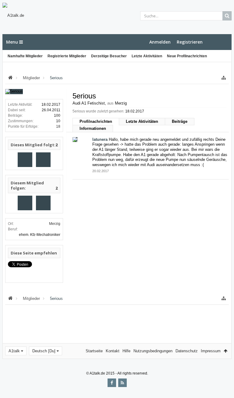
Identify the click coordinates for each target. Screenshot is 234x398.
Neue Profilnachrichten (187, 56)
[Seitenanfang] (223, 373)
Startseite (94, 351)
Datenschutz (187, 351)
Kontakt (112, 351)
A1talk (14, 351)
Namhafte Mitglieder (25, 56)
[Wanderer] (25, 159)
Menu (12, 42)
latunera (100, 139)
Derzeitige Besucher (109, 56)
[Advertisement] (117, 323)
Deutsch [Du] (43, 351)
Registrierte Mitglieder (67, 56)
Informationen (93, 128)
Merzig (54, 224)
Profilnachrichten (96, 121)
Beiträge (179, 121)
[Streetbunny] (43, 159)
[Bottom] (223, 386)
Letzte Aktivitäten (147, 56)
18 (58, 126)
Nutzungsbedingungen (152, 351)
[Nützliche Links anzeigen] (223, 78)
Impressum (211, 351)
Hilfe (126, 351)
